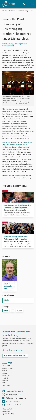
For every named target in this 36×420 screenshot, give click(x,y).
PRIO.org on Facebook (13, 391)
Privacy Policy (6, 411)
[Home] (8, 4)
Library (4, 373)
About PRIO (6, 366)
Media (6, 300)
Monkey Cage (19, 175)
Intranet (5, 380)
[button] (32, 4)
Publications (13, 11)
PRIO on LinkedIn (12, 401)
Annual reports (7, 368)
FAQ (3, 383)
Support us (6, 385)
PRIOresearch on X (12, 395)
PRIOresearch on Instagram (15, 398)
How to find (6, 376)
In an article (6, 142)
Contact (5, 378)
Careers (5, 371)
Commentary (23, 11)
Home (4, 11)
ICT (12, 310)
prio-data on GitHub (13, 405)
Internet (19, 310)
